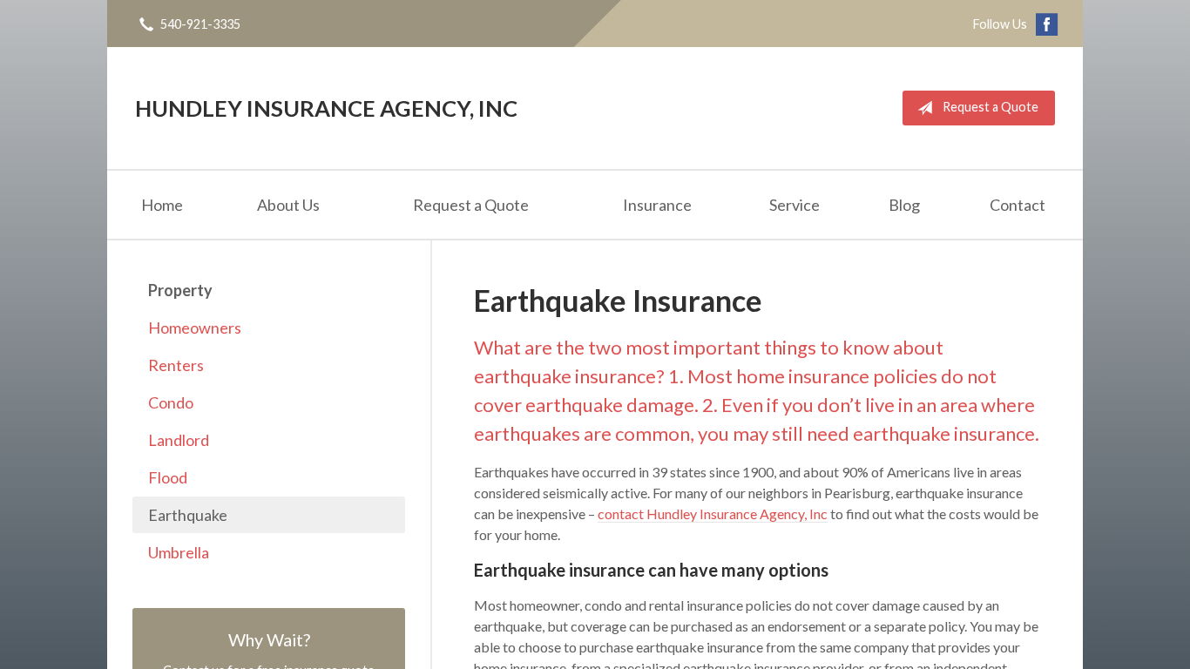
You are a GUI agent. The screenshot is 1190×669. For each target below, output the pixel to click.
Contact (1017, 204)
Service (794, 204)
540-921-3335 (200, 24)
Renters (176, 365)
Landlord (178, 439)
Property (180, 290)
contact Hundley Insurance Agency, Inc (713, 513)
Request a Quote (990, 106)
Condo (170, 402)
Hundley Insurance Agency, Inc (326, 108)
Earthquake (187, 514)
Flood (167, 477)
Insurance (657, 204)
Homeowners (194, 327)
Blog (904, 204)
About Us (288, 204)
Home (162, 204)
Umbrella (178, 552)
